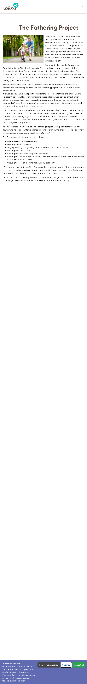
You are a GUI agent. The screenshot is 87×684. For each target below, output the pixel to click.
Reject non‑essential (48, 665)
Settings (66, 665)
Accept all (79, 665)
